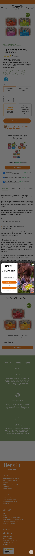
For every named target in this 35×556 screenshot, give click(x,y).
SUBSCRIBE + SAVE (9, 287)
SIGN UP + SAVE (9, 282)
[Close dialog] (33, 264)
